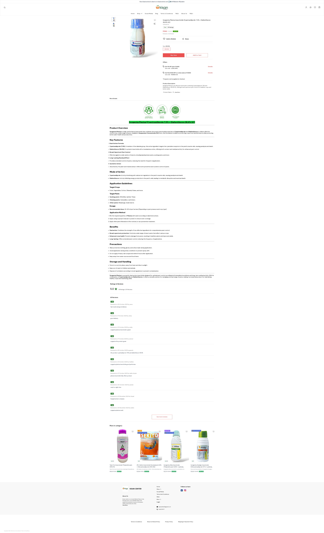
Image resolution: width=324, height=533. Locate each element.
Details (210, 66)
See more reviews (162, 417)
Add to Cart (197, 55)
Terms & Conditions (26, 530)
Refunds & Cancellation (16, 530)
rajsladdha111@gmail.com (165, 506)
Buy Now (174, 55)
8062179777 (161, 509)
